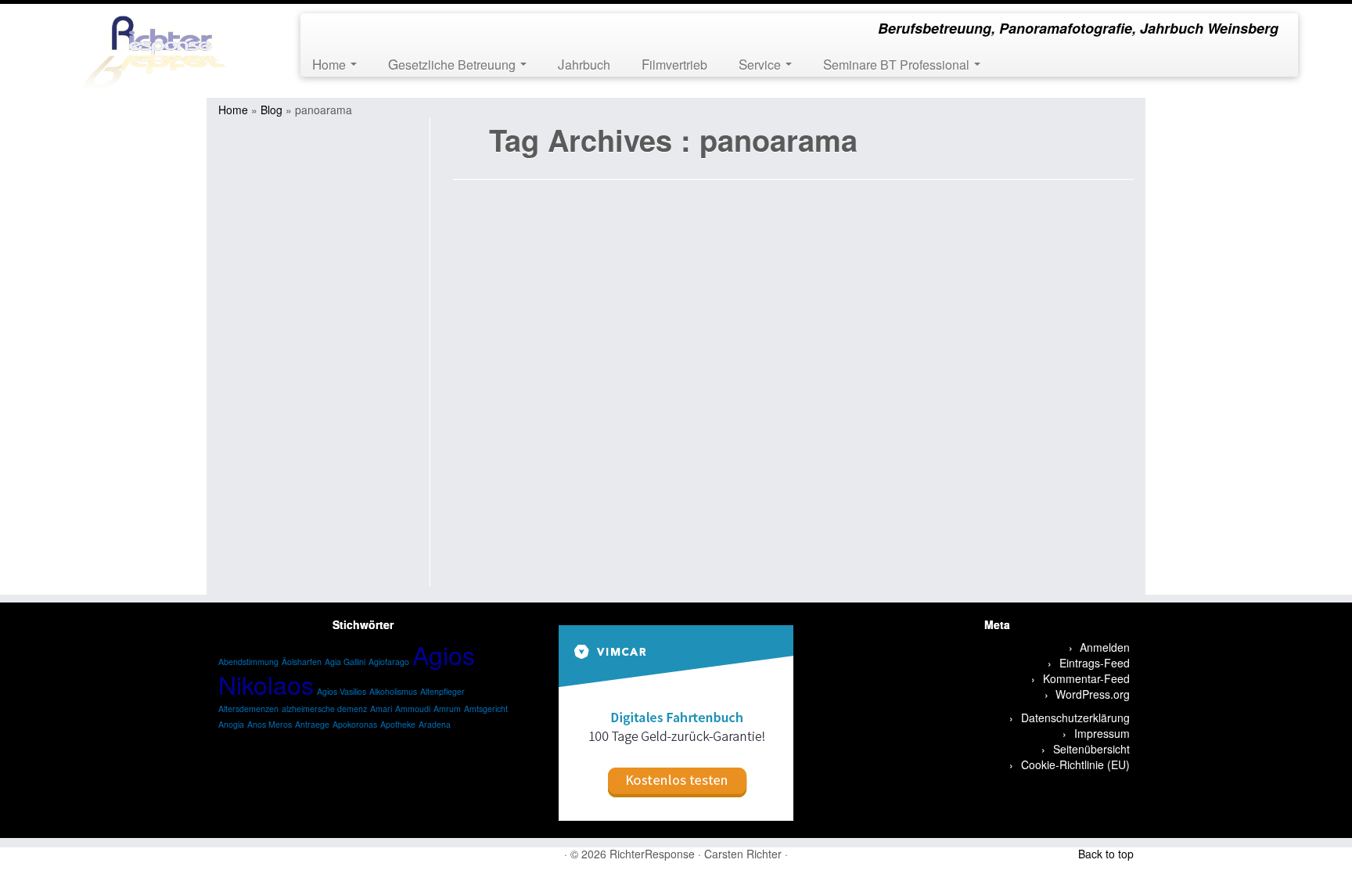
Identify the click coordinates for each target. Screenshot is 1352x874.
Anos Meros (269, 724)
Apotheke (397, 724)
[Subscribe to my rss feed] (322, 30)
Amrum (447, 708)
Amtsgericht (486, 708)
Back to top (1106, 853)
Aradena (435, 724)
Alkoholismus (393, 691)
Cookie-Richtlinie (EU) (1075, 764)
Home (330, 64)
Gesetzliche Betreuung (453, 64)
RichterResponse (652, 853)
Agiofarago (389, 661)
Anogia (231, 724)
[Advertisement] (321, 352)
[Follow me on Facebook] (343, 30)
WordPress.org (1092, 694)
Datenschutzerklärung (1075, 717)
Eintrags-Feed (1094, 663)
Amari (381, 708)
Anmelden (1105, 647)
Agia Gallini (345, 661)
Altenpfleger (442, 691)
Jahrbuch (584, 64)
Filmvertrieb (674, 64)
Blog (271, 109)
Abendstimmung (248, 661)
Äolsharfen (302, 661)
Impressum (1102, 733)
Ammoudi (412, 708)
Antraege (312, 724)
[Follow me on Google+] (365, 30)
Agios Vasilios (341, 691)
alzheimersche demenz (324, 708)
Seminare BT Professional (898, 64)
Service (761, 64)
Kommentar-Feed (1086, 678)
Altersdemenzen (248, 708)
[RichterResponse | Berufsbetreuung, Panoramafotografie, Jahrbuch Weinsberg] (156, 51)
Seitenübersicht (1091, 749)
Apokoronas (355, 724)
